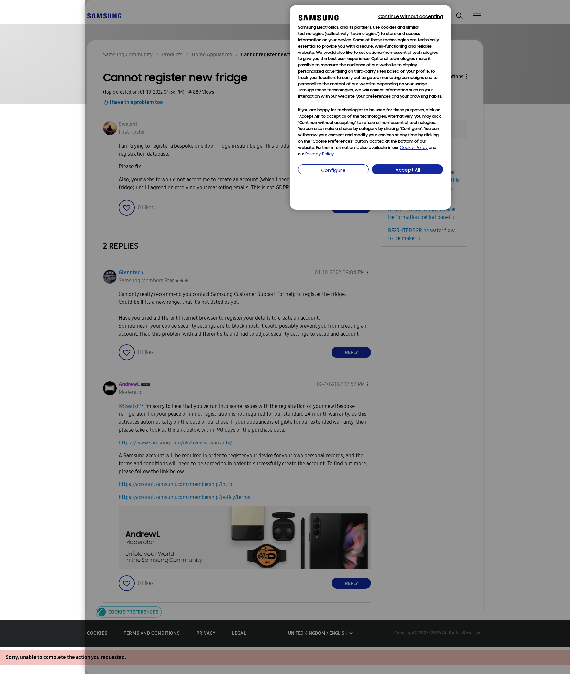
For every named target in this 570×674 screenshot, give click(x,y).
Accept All (408, 170)
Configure (333, 170)
